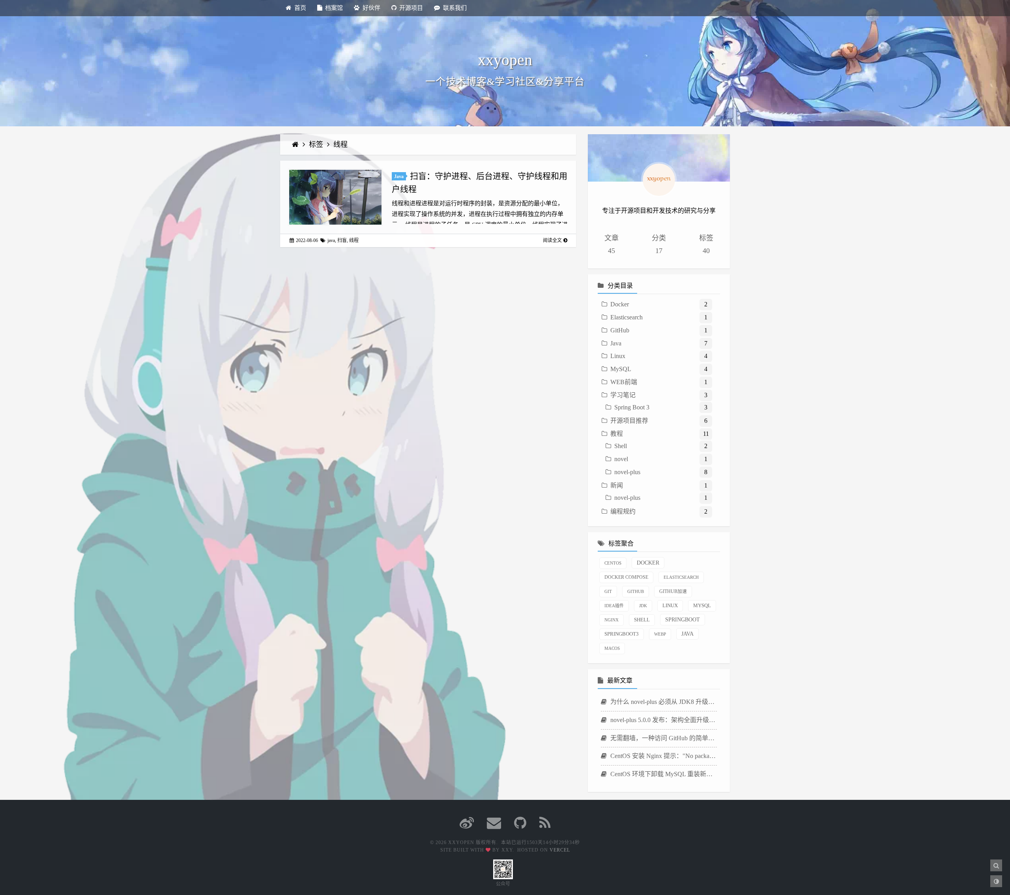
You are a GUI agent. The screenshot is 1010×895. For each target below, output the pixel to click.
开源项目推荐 (629, 420)
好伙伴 (371, 8)
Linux (617, 356)
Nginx (611, 619)
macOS (612, 648)
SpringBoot (682, 620)
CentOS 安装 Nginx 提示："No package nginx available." (663, 755)
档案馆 (334, 8)
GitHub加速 (673, 591)
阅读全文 (552, 240)
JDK (643, 605)
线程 (340, 144)
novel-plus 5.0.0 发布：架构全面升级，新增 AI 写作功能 (663, 720)
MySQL (620, 369)
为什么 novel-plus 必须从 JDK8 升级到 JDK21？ (663, 701)
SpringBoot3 (621, 634)
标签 (317, 144)
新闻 (616, 485)
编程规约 (623, 511)
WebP (660, 634)
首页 (300, 8)
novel (621, 459)
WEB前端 (623, 382)
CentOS (612, 563)
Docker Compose (626, 577)
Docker (619, 304)
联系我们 (455, 8)
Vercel (560, 850)
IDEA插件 (614, 605)
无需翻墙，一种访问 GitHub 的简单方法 (663, 738)
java (331, 240)
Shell (620, 446)
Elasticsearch (626, 317)
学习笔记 (623, 395)
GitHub (619, 330)
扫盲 (342, 240)
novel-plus (627, 472)
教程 (616, 433)
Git (608, 591)
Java (399, 176)
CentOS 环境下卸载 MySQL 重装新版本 (663, 774)
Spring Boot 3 (631, 407)
